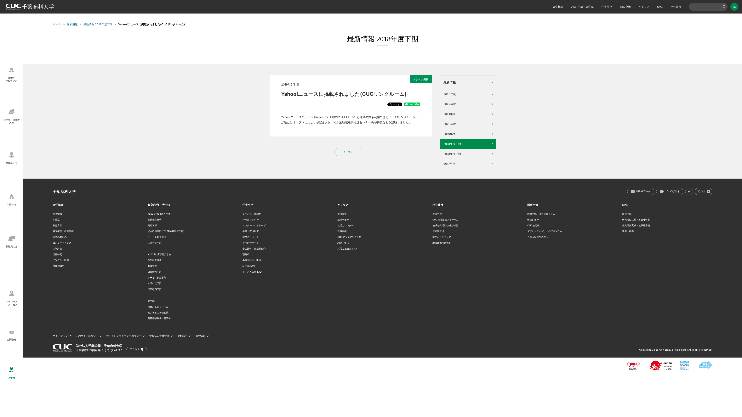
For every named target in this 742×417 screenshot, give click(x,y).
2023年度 (449, 94)
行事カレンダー (251, 219)
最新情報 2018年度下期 (97, 24)
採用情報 (200, 336)
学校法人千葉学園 (159, 336)
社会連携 (675, 6)
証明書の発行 (249, 265)
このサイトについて (87, 336)
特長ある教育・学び (158, 306)
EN (734, 6)
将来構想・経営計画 (63, 231)
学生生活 (607, 6)
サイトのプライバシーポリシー (123, 336)
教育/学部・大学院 (582, 6)
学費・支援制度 (251, 231)
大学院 (151, 300)
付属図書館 (58, 265)
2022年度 (449, 104)
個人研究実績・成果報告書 (636, 225)
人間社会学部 (155, 242)
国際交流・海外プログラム (541, 213)
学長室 (56, 219)
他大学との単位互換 (158, 312)
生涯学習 (437, 213)
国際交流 (625, 6)
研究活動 (626, 213)
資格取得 (342, 213)
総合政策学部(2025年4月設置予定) (166, 231)
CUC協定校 (533, 225)
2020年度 (449, 123)
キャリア (644, 6)
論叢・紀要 (628, 231)
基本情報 (57, 213)
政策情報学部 (155, 271)
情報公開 (57, 254)
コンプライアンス (62, 242)
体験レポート (534, 219)
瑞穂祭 (246, 254)
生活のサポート (251, 242)
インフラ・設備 (61, 260)
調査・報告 (343, 242)
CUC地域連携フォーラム (445, 219)
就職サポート (344, 219)
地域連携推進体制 (441, 242)
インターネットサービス (255, 225)
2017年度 (449, 163)
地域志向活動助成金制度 (445, 225)
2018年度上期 (452, 153)
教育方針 (57, 225)
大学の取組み (60, 237)
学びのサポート (251, 237)
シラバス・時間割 (252, 213)
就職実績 (342, 231)
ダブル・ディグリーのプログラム (544, 231)
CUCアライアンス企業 (349, 237)
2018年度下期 (452, 143)
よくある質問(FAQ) (252, 271)
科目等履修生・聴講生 (159, 318)
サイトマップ (60, 336)
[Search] (724, 7)
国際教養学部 (155, 289)
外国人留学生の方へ (537, 237)
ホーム (57, 24)
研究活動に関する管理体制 (636, 219)
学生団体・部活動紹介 (254, 248)
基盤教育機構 (155, 219)
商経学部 (152, 225)
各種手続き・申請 (252, 260)
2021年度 (449, 114)
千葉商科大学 (64, 191)
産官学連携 (438, 231)
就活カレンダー (345, 225)
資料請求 (182, 336)
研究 (660, 6)
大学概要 (558, 6)
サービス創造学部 (157, 237)
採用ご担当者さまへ (347, 248)
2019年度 (449, 134)
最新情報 (72, 24)
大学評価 (57, 248)
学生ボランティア (441, 237)
